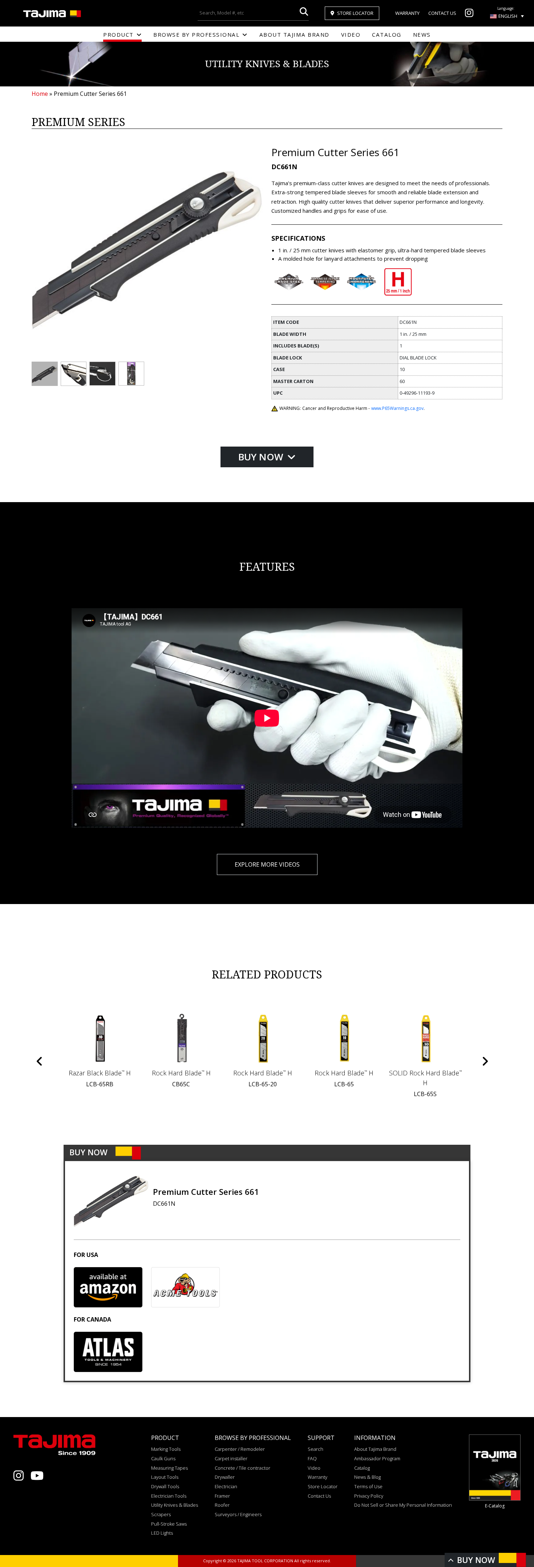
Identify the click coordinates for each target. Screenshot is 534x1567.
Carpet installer (231, 1458)
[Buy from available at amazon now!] (108, 1287)
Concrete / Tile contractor (242, 1468)
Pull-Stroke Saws (169, 1524)
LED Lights (162, 1533)
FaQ (312, 1458)
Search (315, 1449)
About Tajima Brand (294, 34)
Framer (222, 1496)
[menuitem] (506, 16)
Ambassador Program (377, 1458)
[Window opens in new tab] (469, 14)
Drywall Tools (165, 1486)
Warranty (407, 13)
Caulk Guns (163, 1458)
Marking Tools (166, 1449)
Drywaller (225, 1477)
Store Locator (355, 13)
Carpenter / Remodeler (240, 1449)
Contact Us (442, 13)
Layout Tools (164, 1477)
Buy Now (262, 456)
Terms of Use (368, 1486)
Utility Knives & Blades (174, 1505)
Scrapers (161, 1514)
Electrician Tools (168, 1496)
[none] (506, 16)
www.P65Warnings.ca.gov (397, 408)
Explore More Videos (267, 864)
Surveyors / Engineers (238, 1514)
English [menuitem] (507, 16)
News (422, 34)
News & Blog (367, 1477)
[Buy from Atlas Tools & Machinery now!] (108, 1352)
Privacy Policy (368, 1496)
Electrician (226, 1486)
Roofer (222, 1505)
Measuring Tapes (169, 1468)
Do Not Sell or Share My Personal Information (403, 1505)
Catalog (386, 34)
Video (351, 34)
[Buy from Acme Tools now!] (185, 1287)
